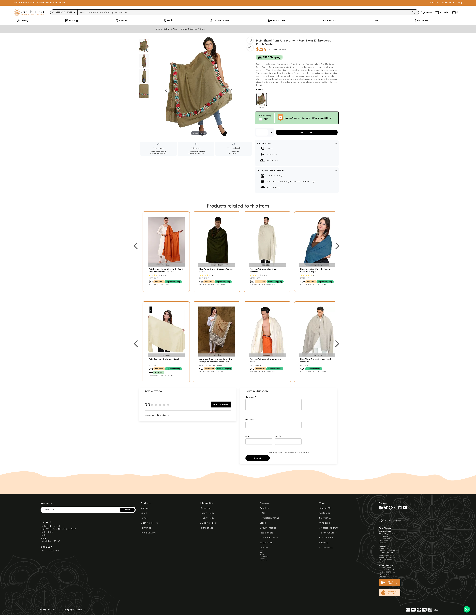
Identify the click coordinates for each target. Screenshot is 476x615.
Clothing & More (170, 29)
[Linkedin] (400, 508)
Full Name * (250, 419)
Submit (257, 458)
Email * (248, 436)
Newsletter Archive (269, 518)
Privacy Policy (305, 453)
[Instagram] (395, 508)
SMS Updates (326, 547)
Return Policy (207, 513)
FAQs (262, 513)
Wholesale (324, 523)
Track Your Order (328, 533)
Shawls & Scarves (189, 29)
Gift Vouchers (326, 538)
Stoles (202, 29)
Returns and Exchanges (279, 181)
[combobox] (243, 12)
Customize (324, 513)
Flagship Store (385, 531)
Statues (144, 508)
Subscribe (127, 510)
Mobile (278, 436)
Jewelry (144, 518)
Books (144, 513)
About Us (264, 508)
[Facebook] (381, 508)
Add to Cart (306, 132)
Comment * (250, 397)
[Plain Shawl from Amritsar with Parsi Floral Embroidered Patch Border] (144, 46)
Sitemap (323, 543)
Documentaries (268, 528)
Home (157, 29)
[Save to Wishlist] (250, 41)
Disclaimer (205, 508)
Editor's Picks (266, 543)
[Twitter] (386, 508)
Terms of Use (291, 453)
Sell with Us (325, 518)
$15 (266, 119)
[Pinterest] (391, 508)
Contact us (448, 3)
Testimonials (266, 533)
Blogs (263, 523)
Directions (382, 543)
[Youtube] (404, 508)
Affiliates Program (328, 528)
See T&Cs (163, 153)
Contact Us (325, 508)
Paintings (146, 528)
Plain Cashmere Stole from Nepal (164, 359)
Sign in (434, 3)
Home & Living (148, 533)
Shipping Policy (208, 523)
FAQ (460, 3)
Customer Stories (269, 538)
